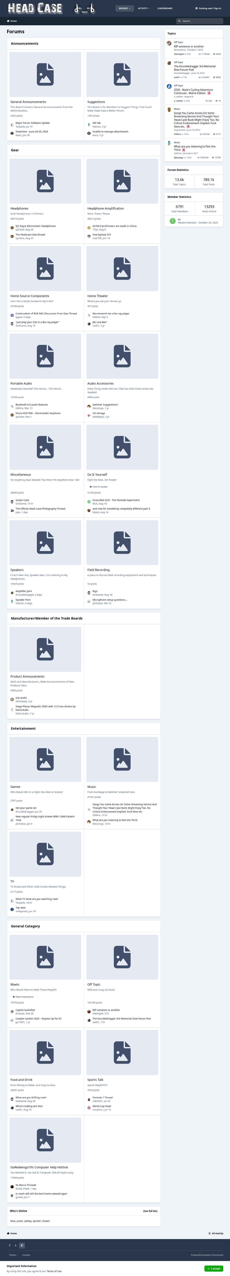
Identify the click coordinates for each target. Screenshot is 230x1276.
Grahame (21, 325)
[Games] (45, 759)
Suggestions (96, 102)
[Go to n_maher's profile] (169, 86)
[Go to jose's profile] (12, 510)
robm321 (98, 1101)
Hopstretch (179, 129)
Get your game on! (26, 807)
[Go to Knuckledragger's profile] (12, 593)
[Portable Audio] (45, 356)
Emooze (20, 1013)
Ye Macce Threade (26, 1185)
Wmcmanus (180, 49)
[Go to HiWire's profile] (89, 315)
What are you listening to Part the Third (115, 820)
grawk (19, 1197)
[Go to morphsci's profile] (89, 1108)
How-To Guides (100, 486)
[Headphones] (45, 181)
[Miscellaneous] (45, 447)
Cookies (26, 1255)
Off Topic (93, 984)
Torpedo (20, 126)
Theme (12, 1255)
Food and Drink (21, 1080)
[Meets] (45, 957)
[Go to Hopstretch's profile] (169, 109)
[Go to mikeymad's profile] (12, 909)
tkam (18, 135)
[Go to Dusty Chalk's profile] (12, 1186)
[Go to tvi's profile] (173, 221)
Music (91, 787)
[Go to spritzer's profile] (12, 228)
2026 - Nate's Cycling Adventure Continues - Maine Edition (193, 91)
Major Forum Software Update (33, 122)
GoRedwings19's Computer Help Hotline (39, 1167)
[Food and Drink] (45, 1052)
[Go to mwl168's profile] (89, 236)
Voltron (97, 126)
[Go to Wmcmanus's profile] (169, 43)
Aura (95, 135)
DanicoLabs (22, 713)
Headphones (19, 208)
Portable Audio (21, 383)
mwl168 (97, 238)
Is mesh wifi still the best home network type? (41, 1193)
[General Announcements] (45, 74)
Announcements (24, 43)
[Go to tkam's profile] (12, 133)
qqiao (19, 317)
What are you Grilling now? (31, 1097)
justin (20, 1221)
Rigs (95, 591)
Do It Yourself (97, 474)
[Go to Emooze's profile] (12, 1011)
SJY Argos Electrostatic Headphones (36, 226)
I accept (215, 1268)
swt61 (96, 325)
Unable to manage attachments (110, 131)
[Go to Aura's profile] (89, 133)
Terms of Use (54, 1271)
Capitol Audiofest (25, 1010)
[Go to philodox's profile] (89, 601)
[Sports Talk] (122, 1052)
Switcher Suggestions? (105, 404)
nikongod (98, 1013)
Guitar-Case (22, 500)
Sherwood (21, 701)
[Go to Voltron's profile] (89, 125)
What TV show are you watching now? (37, 899)
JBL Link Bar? (100, 322)
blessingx (98, 408)
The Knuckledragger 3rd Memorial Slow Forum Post (122, 1018)
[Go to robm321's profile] (89, 1099)
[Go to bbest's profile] (89, 510)
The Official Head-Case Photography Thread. (41, 508)
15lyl (95, 229)
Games (15, 787)
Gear (15, 150)
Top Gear (21, 907)
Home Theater (97, 296)
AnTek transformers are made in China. (115, 226)
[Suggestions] (122, 74)
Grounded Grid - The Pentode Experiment (116, 500)
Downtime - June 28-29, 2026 (32, 131)
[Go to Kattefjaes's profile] (89, 415)
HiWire (96, 317)
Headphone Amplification (105, 208)
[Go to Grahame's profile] (12, 324)
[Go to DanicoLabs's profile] (12, 710)
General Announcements (28, 102)
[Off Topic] (122, 957)
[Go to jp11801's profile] (12, 1020)
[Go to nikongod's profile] (89, 1011)
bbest (96, 512)
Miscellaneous (20, 474)
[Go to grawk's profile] (12, 1195)
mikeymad (21, 911)
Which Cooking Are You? (29, 1106)
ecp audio (21, 697)
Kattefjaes (98, 416)
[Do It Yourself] (122, 447)
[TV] (45, 854)
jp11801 (20, 1022)
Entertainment (23, 728)
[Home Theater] (122, 268)
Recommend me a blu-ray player (111, 313)
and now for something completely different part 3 (121, 508)
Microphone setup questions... (110, 599)
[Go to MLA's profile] (89, 501)
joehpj (27, 1221)
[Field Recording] (122, 542)
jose (18, 512)
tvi (179, 219)
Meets (14, 984)
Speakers (17, 570)
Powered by (207, 1255)
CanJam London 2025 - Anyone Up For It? (38, 1018)
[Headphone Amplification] (122, 181)
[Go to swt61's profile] (89, 324)
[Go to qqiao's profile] (12, 315)
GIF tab (97, 122)
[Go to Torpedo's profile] (12, 125)
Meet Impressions (25, 996)
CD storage (99, 413)
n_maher (178, 96)
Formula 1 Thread (103, 1097)
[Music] (122, 759)
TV (12, 881)
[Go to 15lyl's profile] (89, 228)
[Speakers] (45, 542)
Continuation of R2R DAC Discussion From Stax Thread (46, 313)
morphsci (98, 1109)
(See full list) (150, 1211)
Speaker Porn (23, 599)
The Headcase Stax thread (30, 234)
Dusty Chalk (22, 1188)
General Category (25, 926)
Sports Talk (95, 1080)
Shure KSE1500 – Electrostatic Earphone (38, 413)
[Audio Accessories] (122, 356)
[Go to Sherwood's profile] (12, 699)
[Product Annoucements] (45, 649)
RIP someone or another (106, 1010)
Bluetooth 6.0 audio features (32, 404)
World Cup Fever (102, 1106)
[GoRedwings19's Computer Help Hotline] (45, 1140)
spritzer (20, 229)
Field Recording (98, 570)
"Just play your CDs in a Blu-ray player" (38, 322)
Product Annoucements (27, 676)
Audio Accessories (100, 383)
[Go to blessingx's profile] (89, 406)
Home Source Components (29, 296)
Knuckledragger (25, 594)
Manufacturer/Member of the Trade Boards (47, 618)
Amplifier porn (24, 591)
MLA (95, 503)
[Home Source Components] (45, 268)
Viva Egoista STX (102, 234)
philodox (97, 603)
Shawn (46, 1221)
